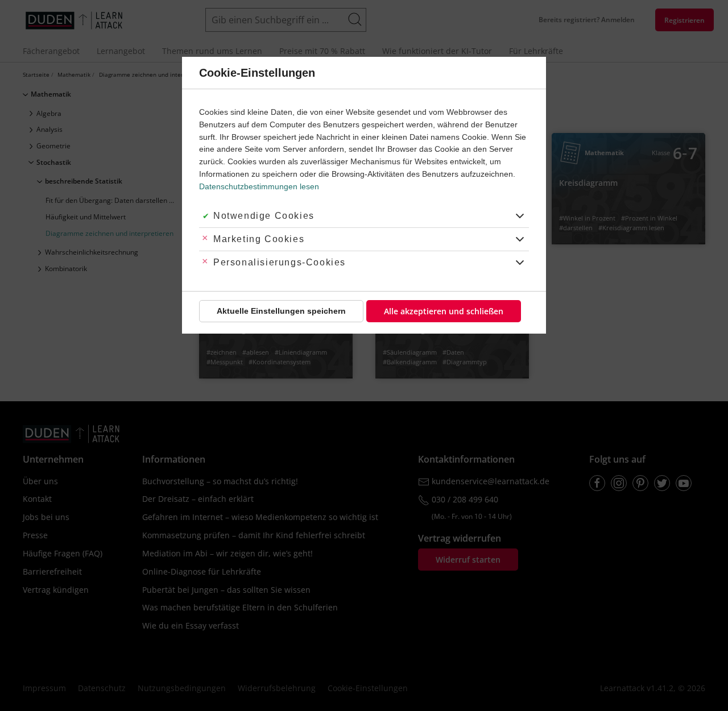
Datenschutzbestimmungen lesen (259, 186)
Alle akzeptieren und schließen (443, 311)
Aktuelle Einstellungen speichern (281, 310)
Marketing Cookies (258, 239)
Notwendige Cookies (264, 216)
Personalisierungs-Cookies (279, 262)
